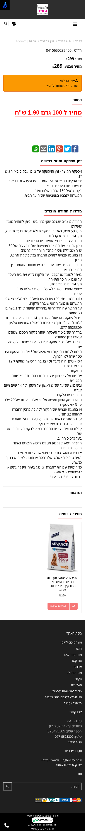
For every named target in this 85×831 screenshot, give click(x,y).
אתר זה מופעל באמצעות (42, 820)
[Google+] (59, 148)
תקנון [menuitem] (78, 679)
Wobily (30, 815)
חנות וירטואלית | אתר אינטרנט (42, 824)
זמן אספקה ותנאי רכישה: (61, 161)
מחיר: (74, 59)
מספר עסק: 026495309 (65, 731)
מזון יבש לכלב (47, 41)
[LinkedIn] (51, 148)
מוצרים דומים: (70, 514)
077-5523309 (64, 736)
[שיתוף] (74, 606)
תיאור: (77, 100)
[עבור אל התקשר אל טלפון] (6, 825)
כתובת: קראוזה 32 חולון (65, 726)
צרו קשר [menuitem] (76, 660)
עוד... (78, 774)
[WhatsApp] (35, 148)
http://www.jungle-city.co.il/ (61, 760)
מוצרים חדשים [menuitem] (73, 654)
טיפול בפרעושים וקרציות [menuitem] (67, 691)
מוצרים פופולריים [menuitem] (71, 642)
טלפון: (78, 736)
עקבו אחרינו (73, 751)
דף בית (78, 41)
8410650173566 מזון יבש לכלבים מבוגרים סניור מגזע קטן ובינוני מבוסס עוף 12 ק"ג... (62, 584)
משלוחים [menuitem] (76, 685)
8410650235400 (58, 50)
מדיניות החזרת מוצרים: (63, 211)
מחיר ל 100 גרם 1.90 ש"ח (48, 112)
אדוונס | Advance (26, 41)
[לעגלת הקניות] (14, 23)
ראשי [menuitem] (79, 648)
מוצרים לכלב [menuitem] (74, 673)
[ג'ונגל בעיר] (42, 9)
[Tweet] (67, 148)
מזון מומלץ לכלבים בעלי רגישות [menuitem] (63, 697)
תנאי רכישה (75, 742)
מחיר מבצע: (72, 66)
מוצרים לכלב (64, 41)
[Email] (43, 148)
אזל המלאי (67, 80)
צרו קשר (76, 712)
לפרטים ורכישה (58, 606)
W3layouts (37, 829)
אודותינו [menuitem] (77, 667)
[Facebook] (74, 148)
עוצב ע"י (42, 829)
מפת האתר (74, 633)
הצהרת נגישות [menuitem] (73, 703)
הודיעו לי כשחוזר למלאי (62, 85)
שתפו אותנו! (63, 765)
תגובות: (76, 492)
